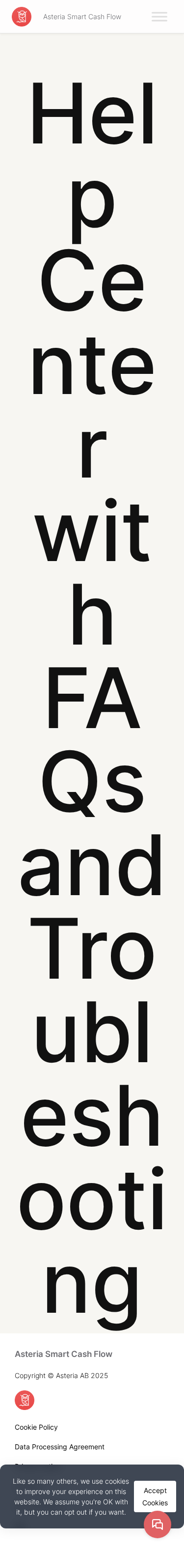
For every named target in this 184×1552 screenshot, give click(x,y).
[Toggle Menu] (159, 16)
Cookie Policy (36, 1427)
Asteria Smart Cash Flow (82, 16)
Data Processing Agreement (60, 1446)
